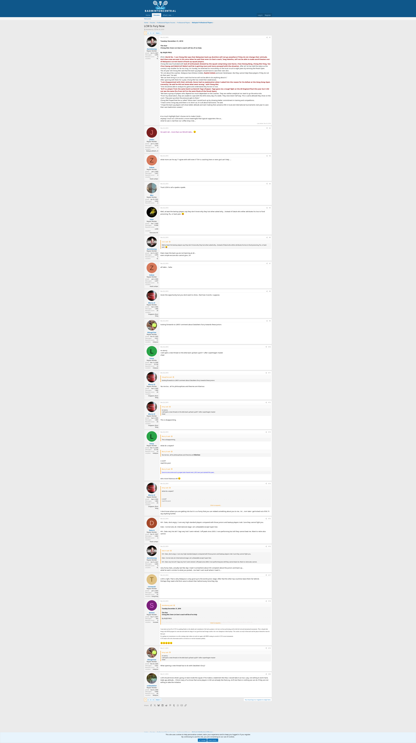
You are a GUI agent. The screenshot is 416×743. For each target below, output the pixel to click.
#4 (270, 184)
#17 (269, 575)
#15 (269, 519)
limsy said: (165, 407)
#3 (270, 156)
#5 (270, 208)
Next (157, 33)
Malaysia (155, 695)
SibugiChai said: (167, 377)
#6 (270, 237)
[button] (173, 15)
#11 (269, 373)
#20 (269, 674)
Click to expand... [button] (215, 505)
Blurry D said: (166, 436)
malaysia (155, 342)
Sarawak (155, 622)
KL (157, 58)
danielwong (149, 29)
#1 (270, 37)
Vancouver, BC (154, 233)
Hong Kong (155, 596)
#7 (270, 263)
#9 (270, 321)
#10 (269, 347)
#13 (269, 432)
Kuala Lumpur (154, 179)
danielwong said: (167, 605)
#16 (269, 546)
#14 (269, 483)
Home (148, 15)
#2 (270, 128)
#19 (269, 648)
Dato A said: (165, 551)
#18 (269, 601)
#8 (270, 291)
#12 (269, 402)
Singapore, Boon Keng (153, 315)
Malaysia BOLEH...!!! (152, 151)
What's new (167, 15)
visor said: (165, 242)
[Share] (267, 37)
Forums (157, 15)
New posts (147, 19)
